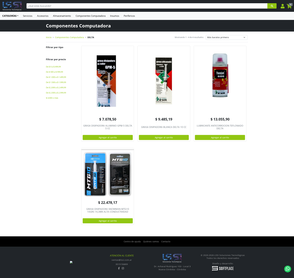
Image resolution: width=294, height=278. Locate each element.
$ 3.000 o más (52, 98)
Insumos (114, 15)
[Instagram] (123, 268)
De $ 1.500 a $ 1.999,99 (56, 82)
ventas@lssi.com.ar (122, 260)
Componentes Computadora (91, 15)
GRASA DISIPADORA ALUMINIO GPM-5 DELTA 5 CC (107, 127)
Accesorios (42, 15)
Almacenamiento (62, 15)
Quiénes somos (151, 241)
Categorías (9, 15)
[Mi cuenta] (283, 6)
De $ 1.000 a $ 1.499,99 (56, 77)
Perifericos (129, 15)
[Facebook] (119, 268)
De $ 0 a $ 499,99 (53, 66)
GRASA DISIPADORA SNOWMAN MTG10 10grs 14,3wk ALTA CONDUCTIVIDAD (107, 210)
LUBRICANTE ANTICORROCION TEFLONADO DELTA (220, 127)
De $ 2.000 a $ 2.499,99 (56, 87)
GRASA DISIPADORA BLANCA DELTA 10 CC (163, 127)
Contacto (165, 241)
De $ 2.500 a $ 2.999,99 (56, 92)
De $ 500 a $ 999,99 (54, 72)
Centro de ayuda (132, 241)
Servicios (27, 15)
